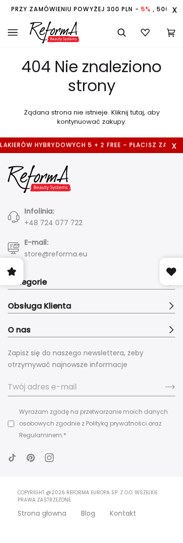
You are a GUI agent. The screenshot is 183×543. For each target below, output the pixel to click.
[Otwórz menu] (19, 32)
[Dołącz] (162, 387)
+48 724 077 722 (53, 223)
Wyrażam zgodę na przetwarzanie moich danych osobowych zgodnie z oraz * (93, 423)
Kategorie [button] (27, 282)
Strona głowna (42, 513)
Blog (88, 513)
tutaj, (137, 112)
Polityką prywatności (116, 423)
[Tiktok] (12, 457)
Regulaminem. (41, 435)
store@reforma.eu (55, 254)
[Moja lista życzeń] (146, 32)
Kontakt (123, 513)
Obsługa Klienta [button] (39, 305)
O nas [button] (19, 329)
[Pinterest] (30, 457)
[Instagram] (49, 457)
